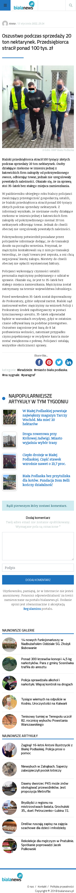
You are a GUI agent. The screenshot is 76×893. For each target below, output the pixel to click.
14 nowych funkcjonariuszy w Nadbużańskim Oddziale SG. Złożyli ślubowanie (45, 643)
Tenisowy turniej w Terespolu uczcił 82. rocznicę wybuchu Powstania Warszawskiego (46, 720)
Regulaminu (32, 609)
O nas (30, 886)
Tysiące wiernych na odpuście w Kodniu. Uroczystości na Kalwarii (44, 701)
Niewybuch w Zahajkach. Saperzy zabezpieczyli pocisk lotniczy (44, 768)
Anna (12, 23)
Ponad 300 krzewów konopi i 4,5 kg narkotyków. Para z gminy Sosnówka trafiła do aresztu (47, 662)
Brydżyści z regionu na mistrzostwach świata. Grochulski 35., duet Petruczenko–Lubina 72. (45, 806)
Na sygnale (11, 374)
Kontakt (42, 886)
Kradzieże (25, 369)
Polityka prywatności (62, 886)
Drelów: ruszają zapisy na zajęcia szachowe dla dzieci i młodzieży (44, 825)
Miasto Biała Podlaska (51, 369)
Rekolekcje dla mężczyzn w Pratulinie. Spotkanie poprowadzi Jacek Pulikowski (47, 844)
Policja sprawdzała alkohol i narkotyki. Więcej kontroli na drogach (47, 681)
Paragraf (29, 374)
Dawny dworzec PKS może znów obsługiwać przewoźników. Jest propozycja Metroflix (44, 787)
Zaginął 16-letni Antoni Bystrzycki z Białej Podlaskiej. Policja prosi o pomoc (47, 749)
